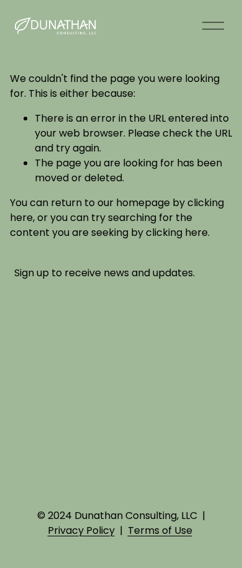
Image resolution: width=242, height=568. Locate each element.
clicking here (177, 232)
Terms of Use (160, 530)
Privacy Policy (81, 530)
